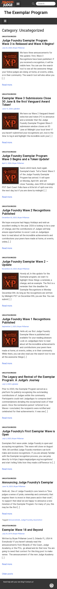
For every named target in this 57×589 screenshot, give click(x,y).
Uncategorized (9, 36)
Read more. (7, 85)
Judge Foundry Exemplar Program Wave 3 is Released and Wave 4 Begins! (28, 42)
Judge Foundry (26, 520)
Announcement (14, 520)
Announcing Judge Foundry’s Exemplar (27, 482)
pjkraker (17, 109)
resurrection (37, 520)
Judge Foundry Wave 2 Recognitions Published (26, 212)
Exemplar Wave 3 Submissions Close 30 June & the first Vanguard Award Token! (26, 101)
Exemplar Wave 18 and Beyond (22, 529)
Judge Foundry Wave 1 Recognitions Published (26, 320)
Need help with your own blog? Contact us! (18, 582)
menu (18, 4)
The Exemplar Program (26, 12)
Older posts (7, 574)
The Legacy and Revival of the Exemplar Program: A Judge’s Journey (28, 378)
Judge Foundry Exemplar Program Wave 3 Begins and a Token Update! (25, 157)
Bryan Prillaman (19, 48)
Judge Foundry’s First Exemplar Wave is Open (28, 432)
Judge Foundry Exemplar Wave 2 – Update (25, 263)
